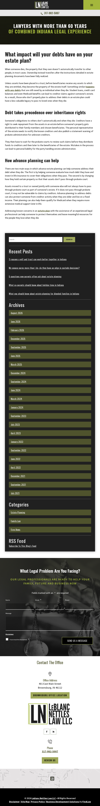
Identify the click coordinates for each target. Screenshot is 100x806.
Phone (67, 600)
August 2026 (17, 312)
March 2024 (16, 398)
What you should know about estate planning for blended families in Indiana (44, 293)
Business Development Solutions (62, 801)
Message (8, 613)
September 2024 (18, 381)
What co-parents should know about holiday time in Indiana (36, 285)
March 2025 (16, 364)
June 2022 (15, 458)
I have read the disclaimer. (19, 639)
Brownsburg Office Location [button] (50, 695)
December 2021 (18, 476)
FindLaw (86, 801)
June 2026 (15, 321)
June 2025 (15, 355)
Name (8, 600)
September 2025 (18, 347)
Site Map (25, 801)
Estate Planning (18, 512)
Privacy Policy (38, 801)
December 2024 (18, 373)
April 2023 (16, 433)
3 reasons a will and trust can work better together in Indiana (38, 259)
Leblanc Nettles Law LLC (44, 798)
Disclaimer (10, 634)
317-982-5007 (51, 13)
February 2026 (17, 330)
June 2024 (15, 390)
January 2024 (17, 407)
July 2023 (15, 424)
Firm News (15, 529)
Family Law (16, 521)
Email (38, 600)
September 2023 (18, 416)
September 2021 (18, 484)
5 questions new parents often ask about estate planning (35, 276)
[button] (92, 5)
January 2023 (17, 441)
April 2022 (16, 467)
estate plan (44, 210)
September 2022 (18, 450)
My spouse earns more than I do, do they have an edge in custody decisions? (44, 267)
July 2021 (15, 493)
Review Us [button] (50, 760)
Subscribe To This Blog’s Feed (22, 546)
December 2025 (18, 338)
